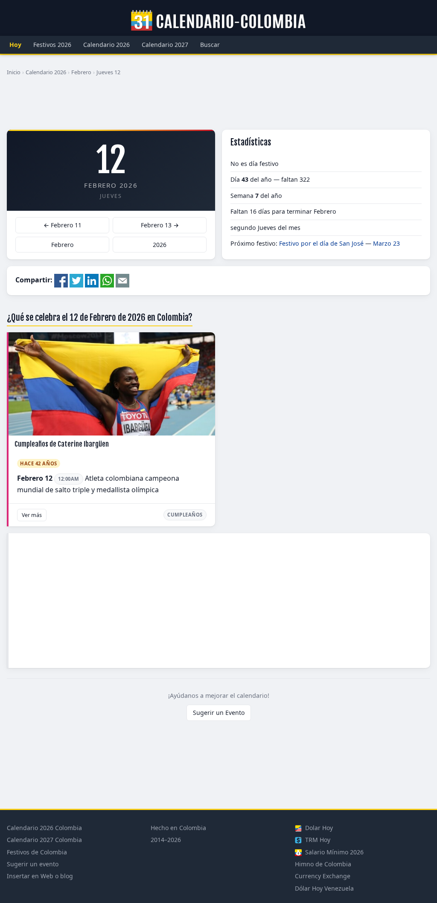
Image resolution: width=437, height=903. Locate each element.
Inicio (13, 72)
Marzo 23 (386, 243)
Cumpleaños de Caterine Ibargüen (62, 444)
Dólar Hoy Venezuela (324, 888)
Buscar (210, 45)
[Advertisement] (218, 106)
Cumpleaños (185, 514)
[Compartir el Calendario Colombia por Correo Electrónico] (122, 280)
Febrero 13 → (160, 225)
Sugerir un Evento (219, 712)
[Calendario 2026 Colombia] (218, 20)
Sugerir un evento (32, 864)
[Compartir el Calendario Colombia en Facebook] (61, 280)
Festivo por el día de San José (321, 243)
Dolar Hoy (318, 828)
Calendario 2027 (165, 45)
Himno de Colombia (323, 864)
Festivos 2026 (52, 45)
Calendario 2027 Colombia (44, 840)
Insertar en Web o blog (40, 876)
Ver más (32, 515)
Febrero (81, 72)
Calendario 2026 (106, 45)
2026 (159, 245)
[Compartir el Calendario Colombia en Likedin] (92, 280)
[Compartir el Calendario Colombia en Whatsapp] (107, 280)
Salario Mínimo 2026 (333, 852)
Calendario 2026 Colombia (44, 828)
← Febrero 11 (63, 225)
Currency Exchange (322, 876)
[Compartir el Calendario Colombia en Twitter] (76, 280)
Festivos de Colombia (37, 852)
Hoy (15, 45)
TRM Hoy (316, 840)
